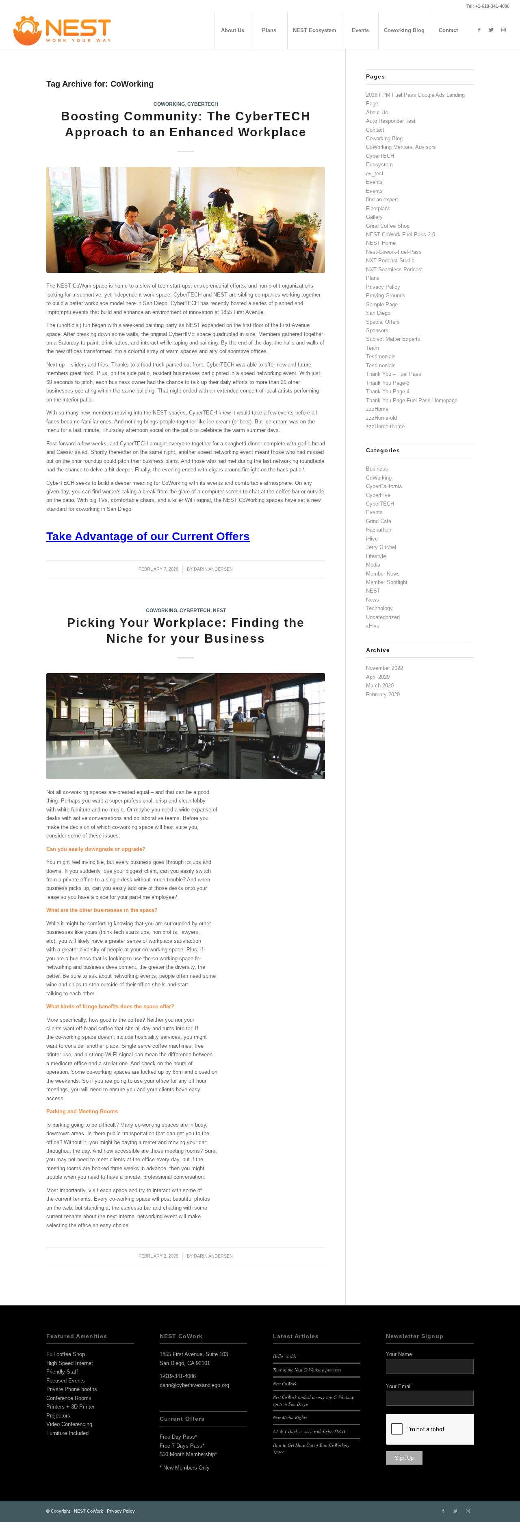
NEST (219, 610)
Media (373, 565)
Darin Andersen (213, 569)
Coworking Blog (384, 138)
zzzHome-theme (385, 426)
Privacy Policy (383, 287)
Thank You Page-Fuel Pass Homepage (411, 400)
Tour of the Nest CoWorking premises (307, 1370)
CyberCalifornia (384, 486)
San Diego (378, 313)
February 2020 (383, 694)
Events (374, 182)
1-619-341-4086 (178, 1376)
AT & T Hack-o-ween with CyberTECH (309, 1431)
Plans (372, 278)
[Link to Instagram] (503, 30)
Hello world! (285, 1356)
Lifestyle (376, 556)
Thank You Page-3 (388, 383)
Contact (375, 130)
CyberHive (378, 495)
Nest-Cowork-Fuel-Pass (394, 252)
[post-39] (185, 220)
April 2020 (378, 677)
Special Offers (383, 322)
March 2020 (380, 686)
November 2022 (384, 668)
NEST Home (381, 243)
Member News (383, 574)
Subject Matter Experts (393, 339)
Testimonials (381, 356)
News (372, 600)
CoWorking (169, 104)
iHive (372, 539)
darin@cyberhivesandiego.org (194, 1385)
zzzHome (377, 409)
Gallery (374, 217)
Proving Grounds (385, 295)
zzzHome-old (381, 418)
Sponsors (377, 330)
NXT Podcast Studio (390, 260)
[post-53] (185, 726)
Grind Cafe (378, 521)
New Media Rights (290, 1417)
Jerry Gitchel (381, 547)
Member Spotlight (386, 582)
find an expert (382, 199)
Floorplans (378, 208)
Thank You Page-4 (388, 391)
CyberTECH (202, 104)
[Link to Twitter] (491, 30)
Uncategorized (383, 617)
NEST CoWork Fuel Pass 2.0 (400, 234)
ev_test (375, 173)
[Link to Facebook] (479, 30)
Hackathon (378, 530)
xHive (372, 626)
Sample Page (382, 304)
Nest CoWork (285, 1383)
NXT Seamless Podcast (394, 269)
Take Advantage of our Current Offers (148, 536)
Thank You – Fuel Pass (393, 374)
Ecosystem (379, 164)
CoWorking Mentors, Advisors (401, 147)
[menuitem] (232, 30)
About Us (377, 112)
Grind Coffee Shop (388, 226)
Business (377, 469)
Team (372, 348)
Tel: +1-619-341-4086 (487, 6)
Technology (379, 608)
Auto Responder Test (391, 121)
